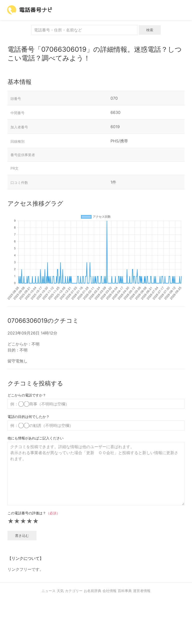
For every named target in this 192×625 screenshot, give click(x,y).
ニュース (49, 591)
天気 (60, 591)
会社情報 (109, 591)
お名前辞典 (92, 591)
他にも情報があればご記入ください (36, 438)
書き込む (22, 535)
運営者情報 (141, 591)
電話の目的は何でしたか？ (29, 416)
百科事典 (125, 591)
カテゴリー (73, 591)
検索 (149, 30)
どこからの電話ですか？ (27, 395)
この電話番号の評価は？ (34, 513)
